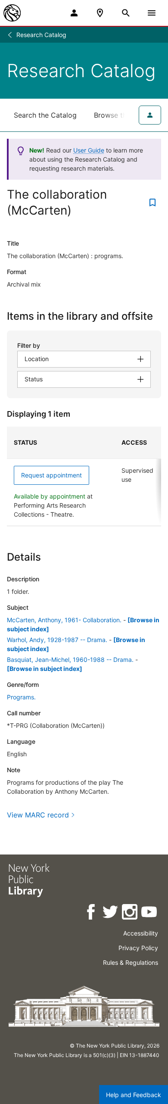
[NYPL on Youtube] (149, 913)
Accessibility (140, 933)
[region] (84, 476)
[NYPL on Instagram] (130, 913)
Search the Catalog (45, 115)
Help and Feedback (133, 1094)
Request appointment (51, 475)
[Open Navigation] (152, 13)
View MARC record (38, 815)
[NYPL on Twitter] (111, 913)
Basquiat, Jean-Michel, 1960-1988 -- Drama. (70, 659)
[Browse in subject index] (44, 668)
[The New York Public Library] (12, 13)
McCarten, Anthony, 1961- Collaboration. (64, 620)
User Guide (88, 150)
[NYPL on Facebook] (91, 913)
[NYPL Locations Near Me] (100, 13)
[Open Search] (126, 13)
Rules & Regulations (130, 962)
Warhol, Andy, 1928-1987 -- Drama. (57, 639)
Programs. (21, 697)
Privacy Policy (138, 947)
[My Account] (74, 13)
